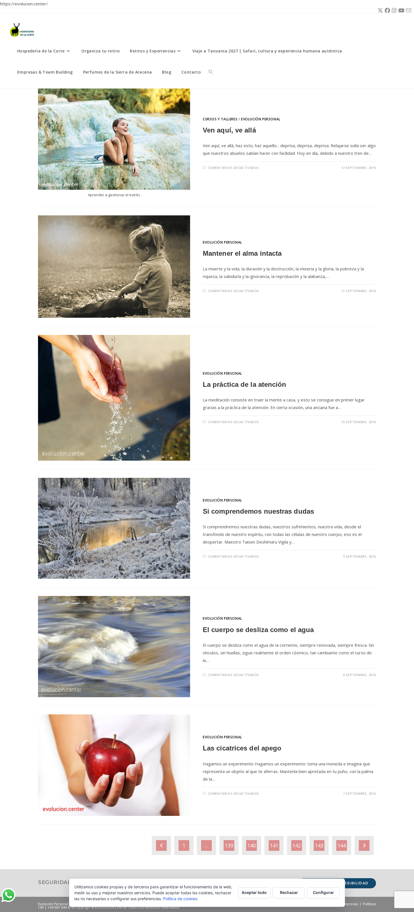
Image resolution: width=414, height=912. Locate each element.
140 (251, 845)
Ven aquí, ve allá (229, 130)
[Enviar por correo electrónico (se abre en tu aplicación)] (407, 11)
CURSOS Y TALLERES (220, 119)
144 (341, 845)
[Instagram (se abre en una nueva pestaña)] (393, 10)
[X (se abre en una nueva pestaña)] (379, 10)
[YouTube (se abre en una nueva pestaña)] (400, 10)
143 (319, 845)
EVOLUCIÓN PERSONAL (261, 119)
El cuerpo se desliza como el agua (258, 629)
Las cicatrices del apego (242, 748)
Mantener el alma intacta (242, 253)
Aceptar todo (254, 892)
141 (274, 845)
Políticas (369, 904)
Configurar (323, 892)
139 (229, 845)
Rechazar (289, 892)
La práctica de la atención (244, 384)
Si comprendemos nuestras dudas (258, 511)
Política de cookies (180, 898)
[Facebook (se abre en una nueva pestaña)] (386, 10)
